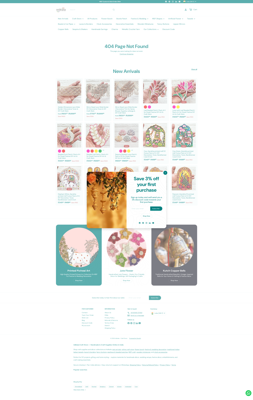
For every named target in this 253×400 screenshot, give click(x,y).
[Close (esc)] (165, 173)
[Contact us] (248, 393)
